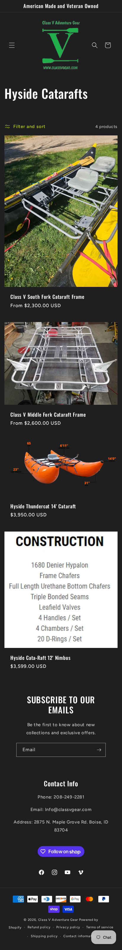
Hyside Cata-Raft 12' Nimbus (40, 657)
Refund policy (39, 927)
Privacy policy (68, 927)
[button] (11, 45)
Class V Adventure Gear (58, 920)
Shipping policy (44, 936)
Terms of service (99, 927)
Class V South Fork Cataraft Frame (47, 297)
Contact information (80, 936)
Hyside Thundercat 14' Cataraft (43, 506)
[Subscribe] (98, 750)
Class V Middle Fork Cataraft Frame (48, 415)
